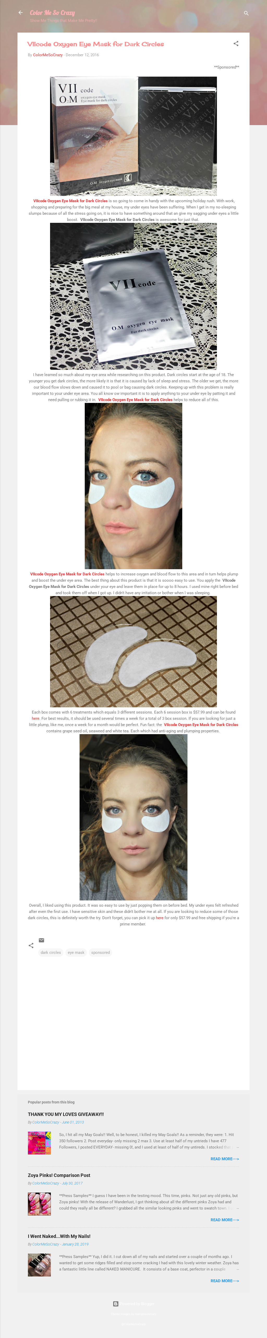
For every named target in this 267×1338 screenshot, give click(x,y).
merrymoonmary (145, 1314)
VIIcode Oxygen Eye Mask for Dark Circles (70, 201)
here (35, 718)
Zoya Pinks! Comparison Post (59, 1175)
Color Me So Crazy (52, 12)
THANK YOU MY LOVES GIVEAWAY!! (66, 1114)
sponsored (100, 952)
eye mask (76, 952)
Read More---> (225, 1159)
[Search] (246, 14)
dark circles (51, 952)
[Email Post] (41, 942)
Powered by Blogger (136, 1304)
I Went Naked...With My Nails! (59, 1236)
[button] (236, 44)
